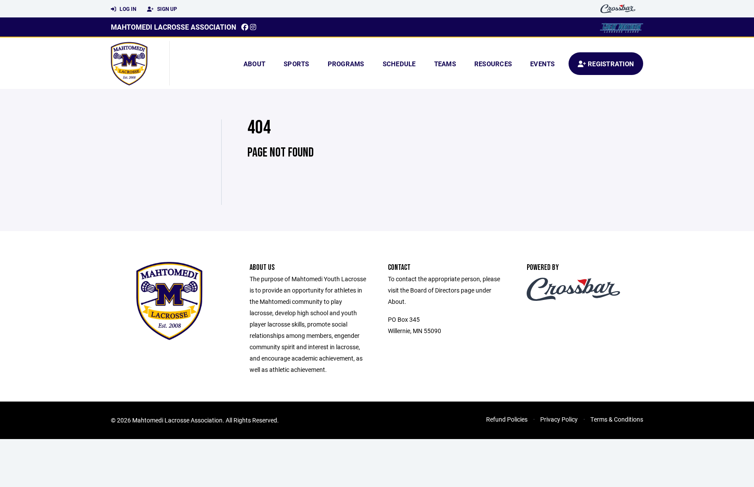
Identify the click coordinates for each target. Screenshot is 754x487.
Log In (127, 8)
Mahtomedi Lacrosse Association (173, 26)
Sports (296, 63)
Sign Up (166, 8)
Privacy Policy (559, 419)
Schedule (399, 63)
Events (542, 63)
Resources (493, 63)
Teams (445, 63)
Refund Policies (507, 419)
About (254, 63)
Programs (346, 63)
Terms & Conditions (616, 419)
